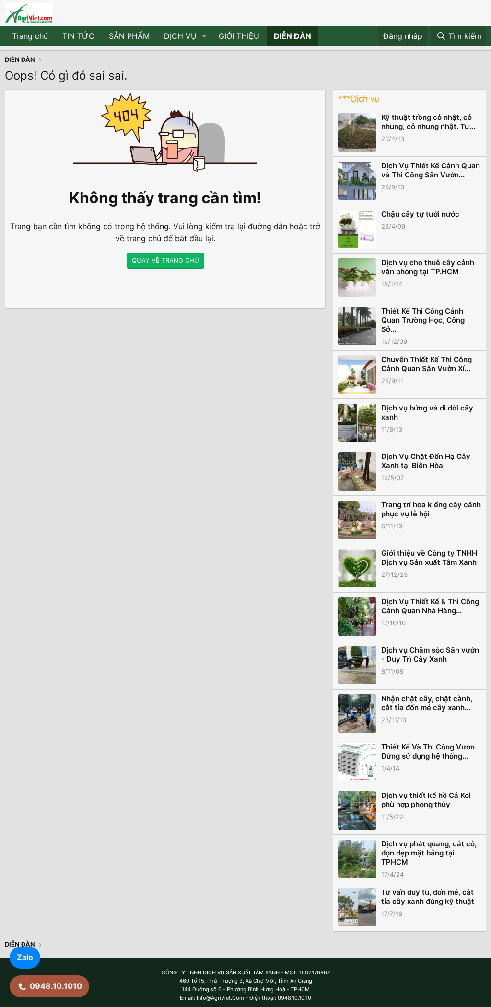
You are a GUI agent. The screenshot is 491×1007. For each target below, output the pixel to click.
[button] (204, 36)
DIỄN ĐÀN (292, 36)
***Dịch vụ (358, 99)
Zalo (25, 957)
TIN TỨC (78, 36)
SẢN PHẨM (129, 36)
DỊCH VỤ (180, 36)
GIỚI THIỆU (239, 36)
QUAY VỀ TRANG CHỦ (165, 260)
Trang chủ (30, 36)
